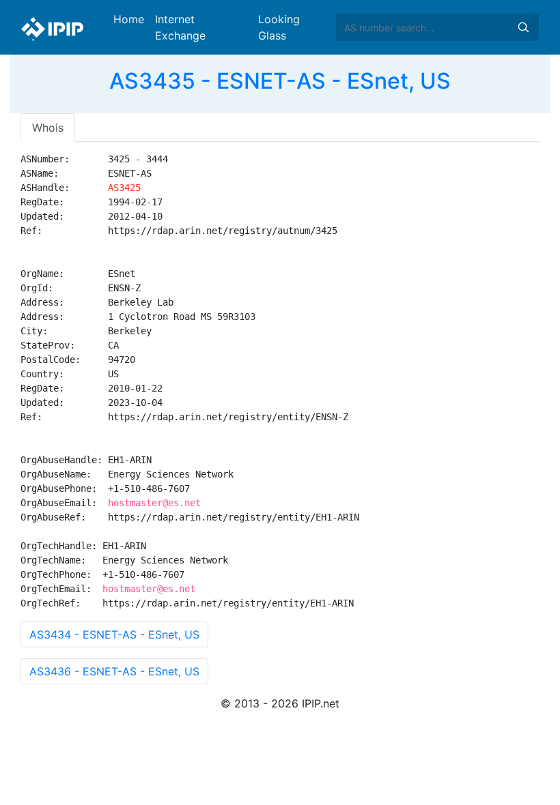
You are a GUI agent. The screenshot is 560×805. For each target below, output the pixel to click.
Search (523, 27)
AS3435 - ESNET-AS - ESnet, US (280, 81)
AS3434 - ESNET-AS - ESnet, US (114, 634)
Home (128, 19)
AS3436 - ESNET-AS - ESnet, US (114, 671)
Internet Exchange (180, 27)
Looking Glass (279, 27)
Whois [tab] (48, 127)
